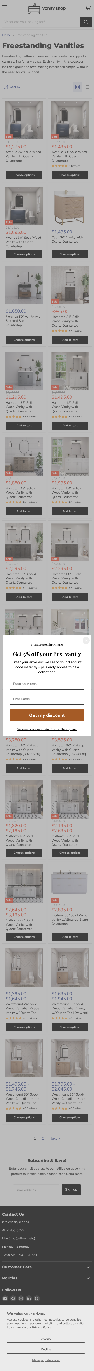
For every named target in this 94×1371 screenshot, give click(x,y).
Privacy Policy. (42, 1327)
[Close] (86, 640)
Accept (46, 1338)
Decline (46, 1349)
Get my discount (47, 715)
